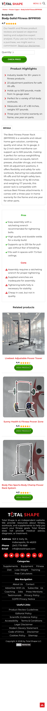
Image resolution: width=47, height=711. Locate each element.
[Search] (44, 3)
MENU (36, 5)
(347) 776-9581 (19, 545)
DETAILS (7, 128)
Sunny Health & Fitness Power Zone (23, 421)
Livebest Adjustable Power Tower (23, 358)
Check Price (14, 59)
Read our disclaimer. (29, 45)
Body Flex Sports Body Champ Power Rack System (23, 486)
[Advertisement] (23, 687)
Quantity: (7, 52)
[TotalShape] (12, 4)
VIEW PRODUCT (23, 367)
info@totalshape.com (23, 548)
